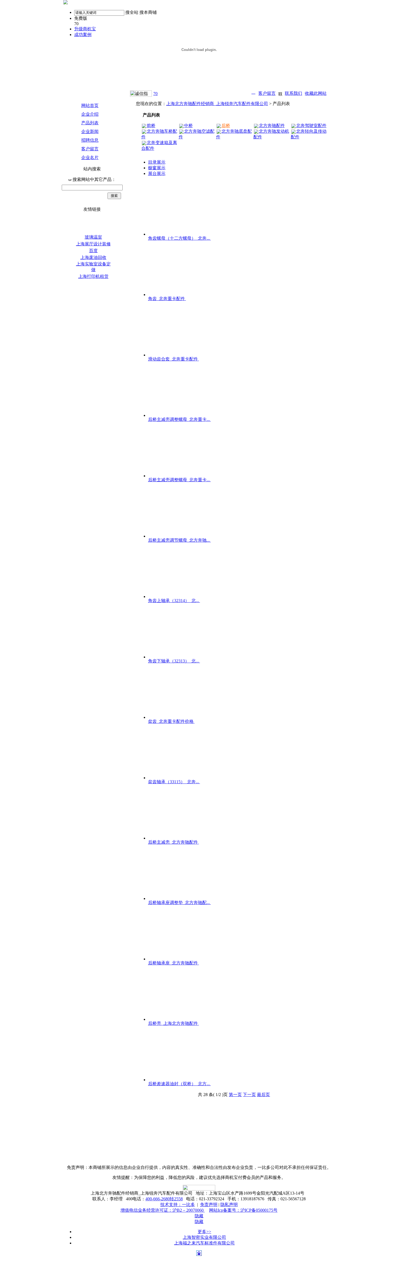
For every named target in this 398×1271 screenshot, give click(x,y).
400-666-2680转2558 (164, 1199)
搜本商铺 (148, 12)
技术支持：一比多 (177, 1204)
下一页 (249, 1094)
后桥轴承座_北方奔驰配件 (173, 963)
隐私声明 (229, 1204)
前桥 (151, 125)
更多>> (204, 1231)
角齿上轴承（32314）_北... (174, 600)
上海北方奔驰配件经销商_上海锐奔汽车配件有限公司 (217, 103)
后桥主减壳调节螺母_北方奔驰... (179, 540)
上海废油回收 (93, 257)
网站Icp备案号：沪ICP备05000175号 (243, 1210)
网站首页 (90, 105)
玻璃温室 (93, 237)
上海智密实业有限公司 (204, 1237)
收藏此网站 (316, 93)
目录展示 (156, 162)
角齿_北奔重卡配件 (167, 298)
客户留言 (267, 93)
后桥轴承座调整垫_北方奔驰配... (179, 902)
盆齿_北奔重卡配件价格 (171, 721)
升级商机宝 (85, 29)
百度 (93, 250)
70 (155, 93)
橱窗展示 (156, 167)
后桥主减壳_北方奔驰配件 (173, 842)
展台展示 (156, 173)
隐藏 (199, 1216)
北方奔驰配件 (272, 125)
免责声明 (208, 1204)
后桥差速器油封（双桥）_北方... (179, 1083)
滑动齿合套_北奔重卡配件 (173, 359)
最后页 (263, 1094)
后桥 (225, 125)
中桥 (188, 125)
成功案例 (83, 34)
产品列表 (90, 123)
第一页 (235, 1094)
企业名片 (90, 157)
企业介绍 (90, 114)
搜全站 (131, 12)
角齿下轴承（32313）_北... (174, 661)
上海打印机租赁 (93, 276)
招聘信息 (90, 140)
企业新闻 (90, 131)
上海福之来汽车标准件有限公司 (204, 1243)
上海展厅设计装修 (93, 244)
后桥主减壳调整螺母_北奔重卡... (179, 419)
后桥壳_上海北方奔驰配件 (173, 1023)
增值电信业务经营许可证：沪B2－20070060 (162, 1210)
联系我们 (293, 93)
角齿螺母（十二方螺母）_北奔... (179, 238)
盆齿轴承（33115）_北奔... (174, 781)
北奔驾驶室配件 (311, 125)
